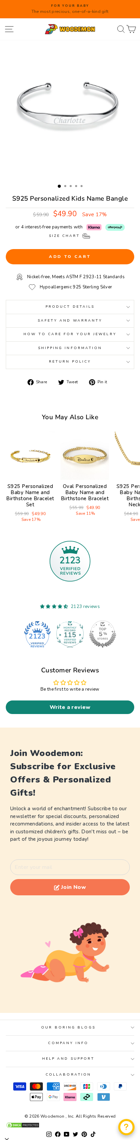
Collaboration (68, 1074)
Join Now (73, 887)
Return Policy (70, 361)
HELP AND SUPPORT (68, 1058)
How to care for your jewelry (70, 334)
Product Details (70, 306)
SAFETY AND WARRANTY (70, 320)
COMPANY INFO (68, 1043)
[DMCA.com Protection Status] (70, 1125)
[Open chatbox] (126, 1127)
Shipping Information (70, 348)
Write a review (70, 707)
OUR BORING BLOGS (68, 1027)
